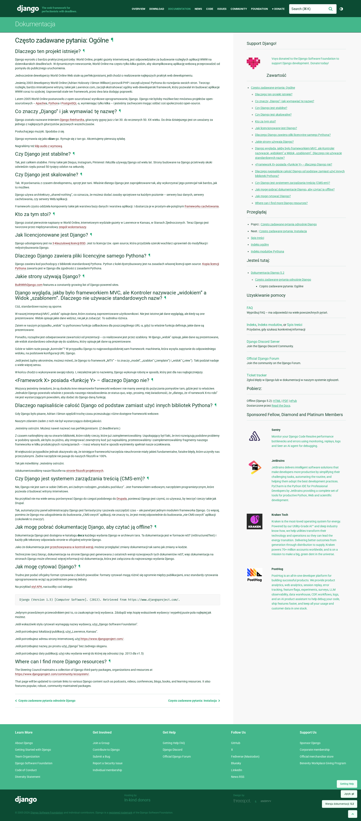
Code (209, 8)
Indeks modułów (270, 325)
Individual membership (107, 770)
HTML (277, 400)
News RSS (237, 776)
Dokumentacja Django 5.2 (267, 272)
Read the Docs (281, 405)
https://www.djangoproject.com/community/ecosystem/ (52, 674)
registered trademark (120, 812)
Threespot (243, 801)
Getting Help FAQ (174, 743)
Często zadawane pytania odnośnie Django (46, 700)
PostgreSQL (69, 103)
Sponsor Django (310, 743)
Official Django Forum (263, 359)
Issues (221, 8)
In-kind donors (137, 799)
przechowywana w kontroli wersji (71, 547)
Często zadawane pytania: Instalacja (192, 700)
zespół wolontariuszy (72, 227)
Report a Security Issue (107, 763)
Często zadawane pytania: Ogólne (273, 87)
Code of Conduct (26, 770)
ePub (293, 400)
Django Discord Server (263, 342)
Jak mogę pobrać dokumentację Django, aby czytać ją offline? (295, 189)
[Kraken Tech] (254, 528)
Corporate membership (315, 749)
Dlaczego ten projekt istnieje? (273, 94)
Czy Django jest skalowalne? (273, 114)
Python (53, 103)
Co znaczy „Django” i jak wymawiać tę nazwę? (284, 101)
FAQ (250, 308)
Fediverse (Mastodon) (245, 756)
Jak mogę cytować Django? (273, 196)
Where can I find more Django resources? (281, 203)
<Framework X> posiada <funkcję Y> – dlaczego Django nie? (293, 164)
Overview (138, 8)
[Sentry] (254, 442)
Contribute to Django (106, 749)
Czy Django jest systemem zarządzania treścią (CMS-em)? (292, 182)
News (198, 8)
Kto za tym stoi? (265, 121)
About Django (24, 743)
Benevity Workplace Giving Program (323, 763)
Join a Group (101, 743)
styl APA (36, 586)
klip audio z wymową (48, 146)
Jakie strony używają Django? (274, 141)
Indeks (251, 325)
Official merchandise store (316, 756)
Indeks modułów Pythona (267, 251)
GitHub (235, 743)
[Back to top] (352, 814)
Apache (41, 103)
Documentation (179, 8)
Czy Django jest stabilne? (271, 108)
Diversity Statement (27, 776)
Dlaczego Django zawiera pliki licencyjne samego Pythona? (293, 134)
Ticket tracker (257, 375)
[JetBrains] (254, 474)
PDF (285, 400)
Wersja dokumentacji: (339, 803)
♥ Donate (278, 8)
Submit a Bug (101, 756)
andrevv (270, 801)
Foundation (259, 8)
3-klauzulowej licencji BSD (68, 243)
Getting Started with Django (33, 749)
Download (156, 8)
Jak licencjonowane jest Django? (276, 128)
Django (28, 9)
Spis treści (257, 238)
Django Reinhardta (72, 119)
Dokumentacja (35, 24)
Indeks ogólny (260, 244)
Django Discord (172, 749)
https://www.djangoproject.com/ (102, 639)
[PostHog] (254, 581)
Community (239, 8)
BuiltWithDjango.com (28, 284)
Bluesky (236, 763)
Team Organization (27, 756)
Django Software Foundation (33, 763)
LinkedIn (236, 770)
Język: (349, 793)
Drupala (122, 498)
